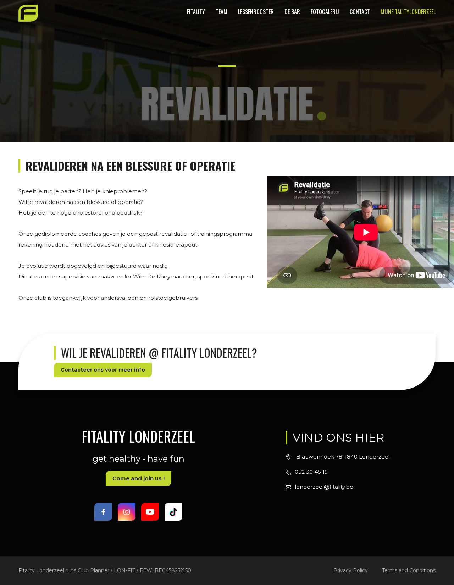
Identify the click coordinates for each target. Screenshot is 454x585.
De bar (292, 11)
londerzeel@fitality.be (324, 486)
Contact (360, 11)
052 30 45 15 (311, 471)
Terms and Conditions (409, 570)
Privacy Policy (350, 570)
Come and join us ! (138, 478)
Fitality (196, 11)
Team (221, 11)
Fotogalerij (325, 11)
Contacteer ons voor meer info (103, 370)
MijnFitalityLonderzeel (408, 11)
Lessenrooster (256, 11)
